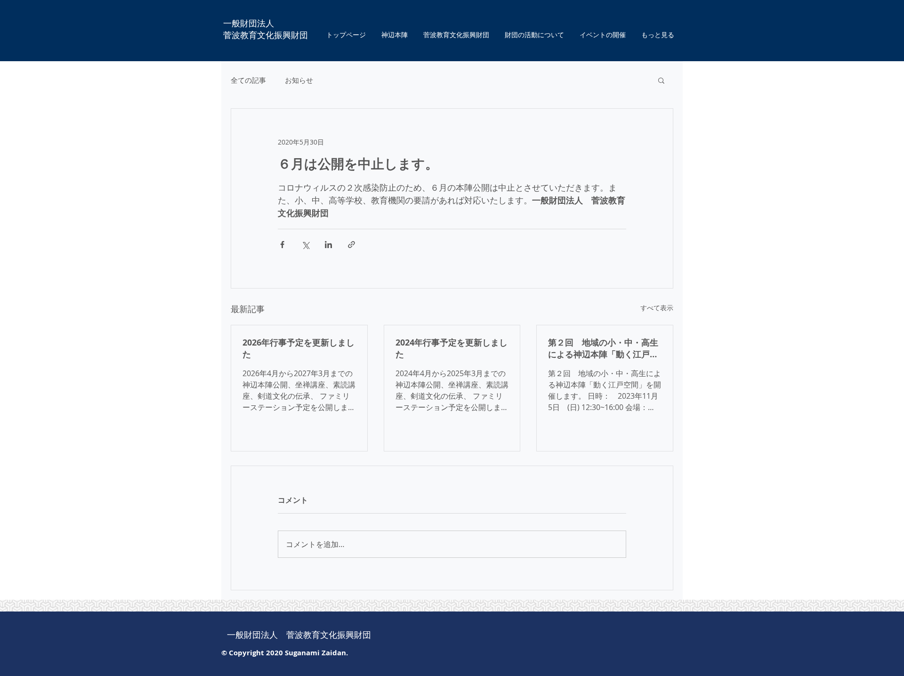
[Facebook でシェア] (282, 244)
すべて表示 (656, 307)
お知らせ (299, 80)
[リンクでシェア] (351, 244)
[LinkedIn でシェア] (328, 244)
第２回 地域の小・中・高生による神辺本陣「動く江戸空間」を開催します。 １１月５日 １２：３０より (603, 348)
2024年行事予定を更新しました (452, 348)
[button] (661, 80)
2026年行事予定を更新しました (298, 348)
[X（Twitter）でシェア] (305, 244)
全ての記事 (248, 80)
